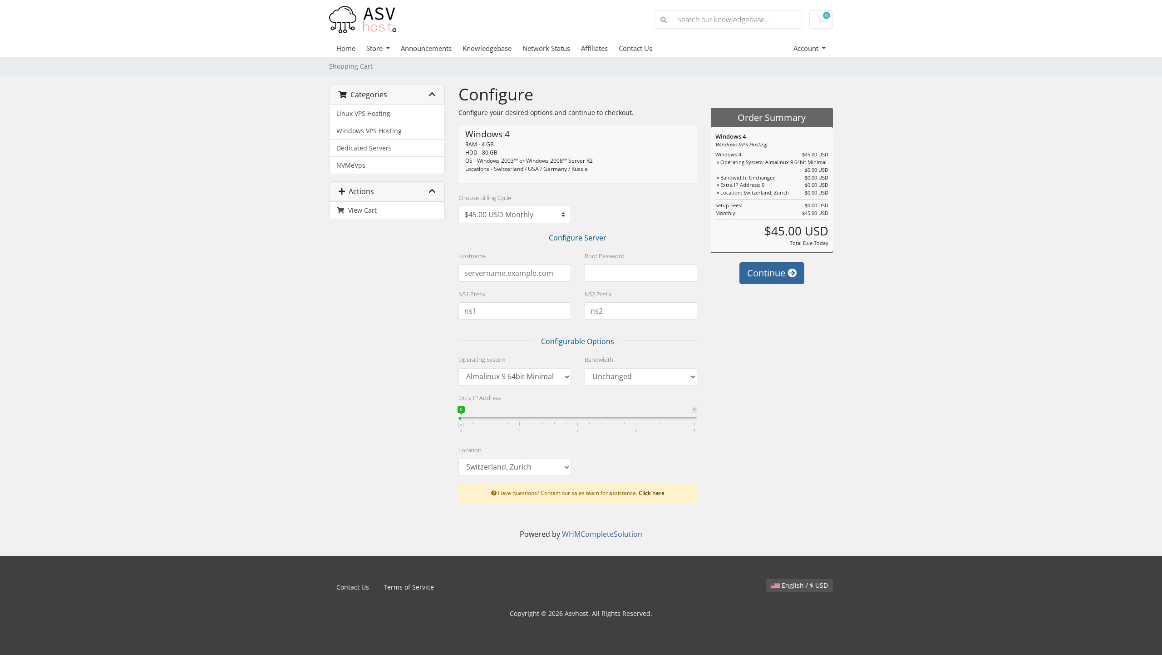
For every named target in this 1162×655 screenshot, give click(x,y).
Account (806, 48)
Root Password (605, 256)
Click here (652, 492)
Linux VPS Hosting (363, 113)
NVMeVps (350, 165)
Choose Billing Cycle (484, 198)
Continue (767, 273)
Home (345, 48)
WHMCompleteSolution (602, 534)
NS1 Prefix (471, 294)
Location (470, 450)
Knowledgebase (487, 48)
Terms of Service (409, 587)
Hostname (472, 256)
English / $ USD (804, 585)
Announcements (426, 48)
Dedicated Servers (364, 148)
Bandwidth (599, 359)
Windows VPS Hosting (369, 130)
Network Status (546, 48)
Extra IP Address (479, 398)
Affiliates (594, 48)
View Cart (361, 210)
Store (375, 48)
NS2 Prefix (598, 294)
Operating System (481, 359)
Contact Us (635, 48)
